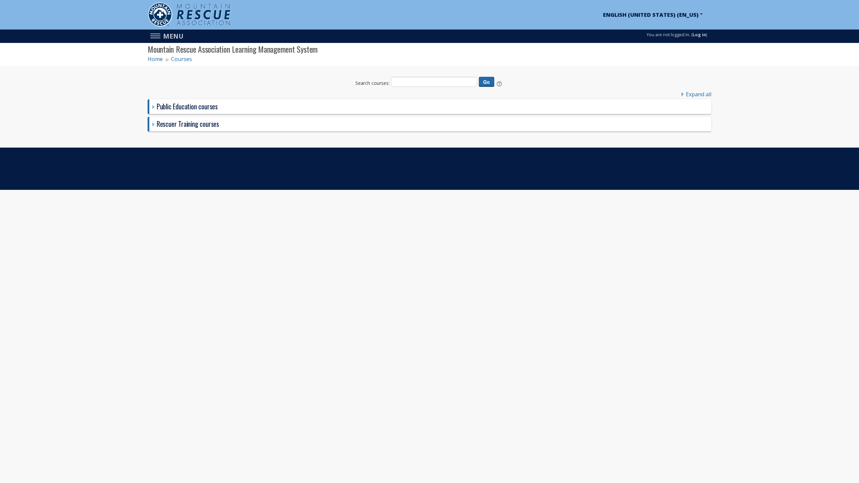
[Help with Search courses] (500, 83)
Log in (699, 35)
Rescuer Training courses (188, 124)
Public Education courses (187, 106)
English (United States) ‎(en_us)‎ (651, 14)
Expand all (698, 94)
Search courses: (373, 83)
